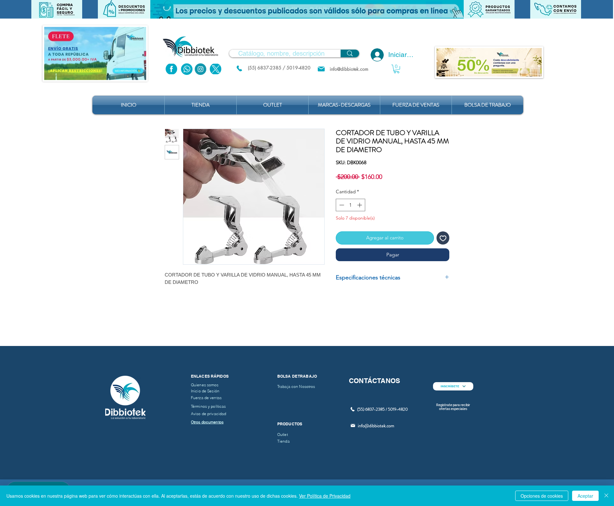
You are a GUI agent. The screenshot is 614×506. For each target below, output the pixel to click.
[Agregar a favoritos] (443, 238)
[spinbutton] (350, 205)
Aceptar (585, 496)
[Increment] (360, 205)
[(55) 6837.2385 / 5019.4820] (239, 68)
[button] (307, 9)
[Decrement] (341, 205)
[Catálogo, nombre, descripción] (350, 53)
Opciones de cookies (542, 496)
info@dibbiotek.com (376, 425)
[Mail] (321, 69)
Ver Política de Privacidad (324, 496)
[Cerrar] (606, 496)
